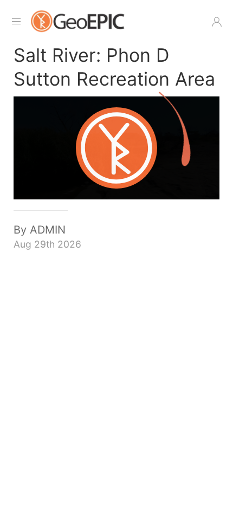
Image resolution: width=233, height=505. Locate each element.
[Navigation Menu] (16, 21)
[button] (216, 21)
